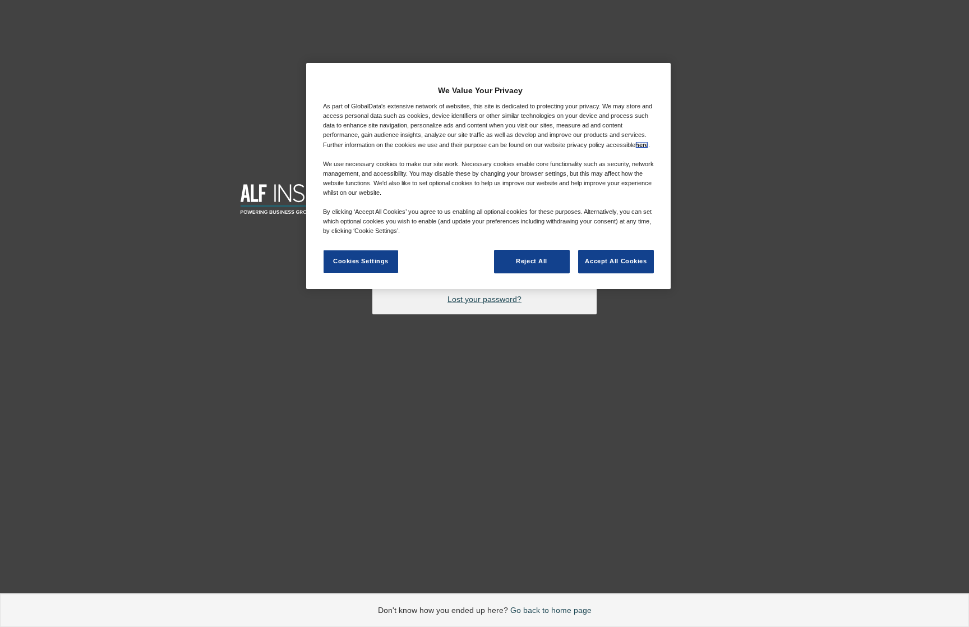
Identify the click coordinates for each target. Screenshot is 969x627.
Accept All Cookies (616, 261)
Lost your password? (484, 299)
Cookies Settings (361, 261)
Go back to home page (551, 610)
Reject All (531, 261)
